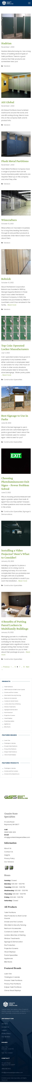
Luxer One (7, 740)
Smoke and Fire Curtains (11, 692)
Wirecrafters (9, 220)
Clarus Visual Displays (10, 754)
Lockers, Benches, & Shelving (12, 704)
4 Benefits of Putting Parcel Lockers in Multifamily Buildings (14, 625)
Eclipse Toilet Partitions (10, 752)
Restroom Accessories (10, 698)
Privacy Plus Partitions (10, 749)
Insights (7, 855)
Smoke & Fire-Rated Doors (11, 774)
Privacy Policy (9, 858)
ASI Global (7, 102)
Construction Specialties (13, 379)
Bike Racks (7, 727)
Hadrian (6, 43)
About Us (7, 848)
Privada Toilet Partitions (10, 746)
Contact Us (8, 852)
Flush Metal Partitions (15, 161)
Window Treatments (10, 706)
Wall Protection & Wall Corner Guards (14, 689)
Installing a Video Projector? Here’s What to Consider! (15, 554)
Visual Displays (8, 718)
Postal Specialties (9, 721)
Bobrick (6, 278)
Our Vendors (9, 862)
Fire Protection (8, 712)
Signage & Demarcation (11, 709)
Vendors (7, 66)
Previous (5, 667)
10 (24, 667)
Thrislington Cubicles (10, 743)
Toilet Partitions (8, 686)
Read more (12, 305)
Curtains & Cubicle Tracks (11, 701)
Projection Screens (9, 715)
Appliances (7, 724)
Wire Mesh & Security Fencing (12, 695)
